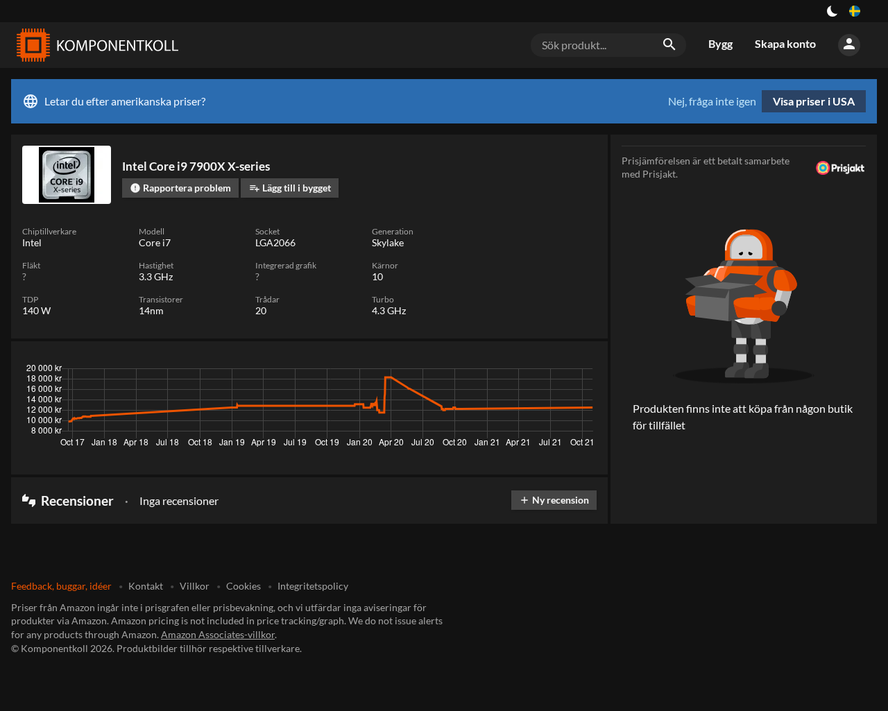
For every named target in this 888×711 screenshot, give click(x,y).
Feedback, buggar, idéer (61, 586)
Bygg (720, 43)
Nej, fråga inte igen (712, 101)
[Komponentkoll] (94, 45)
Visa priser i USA (814, 101)
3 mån (469, 371)
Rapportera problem (180, 188)
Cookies (243, 586)
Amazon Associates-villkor (218, 634)
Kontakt (145, 586)
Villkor (195, 586)
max (581, 371)
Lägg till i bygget (290, 188)
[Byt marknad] (854, 11)
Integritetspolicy (313, 586)
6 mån (510, 371)
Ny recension (554, 500)
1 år (548, 371)
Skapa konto (785, 43)
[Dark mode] (832, 11)
